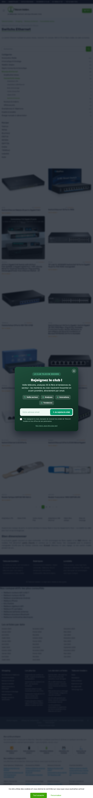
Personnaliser (56, 795)
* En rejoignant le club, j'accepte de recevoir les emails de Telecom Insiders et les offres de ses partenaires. (47, 420)
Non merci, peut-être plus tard (46, 426)
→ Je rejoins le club (61, 412)
